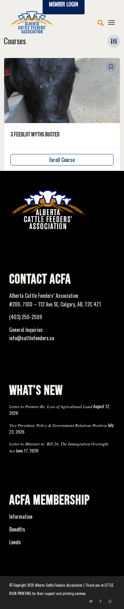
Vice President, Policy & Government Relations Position (58, 425)
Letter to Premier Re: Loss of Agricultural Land (50, 406)
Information (20, 516)
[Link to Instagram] (110, 601)
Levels (15, 542)
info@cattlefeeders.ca (31, 338)
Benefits (17, 529)
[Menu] (111, 22)
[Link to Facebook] (100, 601)
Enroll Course (62, 160)
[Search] (97, 22)
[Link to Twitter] (91, 601)
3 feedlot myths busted (34, 134)
